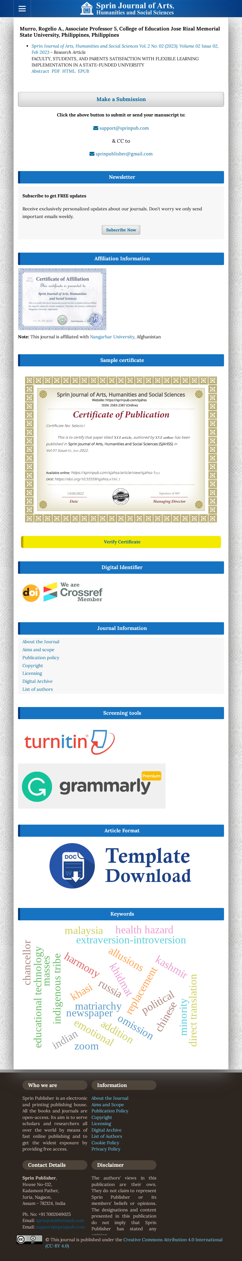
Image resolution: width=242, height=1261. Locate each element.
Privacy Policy (105, 1149)
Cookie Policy (105, 1142)
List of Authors (106, 1136)
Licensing (101, 1123)
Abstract (40, 71)
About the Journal (109, 1098)
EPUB (83, 71)
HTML (69, 71)
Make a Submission (121, 99)
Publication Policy (109, 1111)
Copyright (101, 1117)
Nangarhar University (112, 336)
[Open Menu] (22, 8)
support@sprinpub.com (60, 1227)
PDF (56, 71)
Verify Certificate (122, 542)
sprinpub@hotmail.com (60, 1220)
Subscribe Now (121, 230)
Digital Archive (106, 1130)
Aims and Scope (107, 1104)
